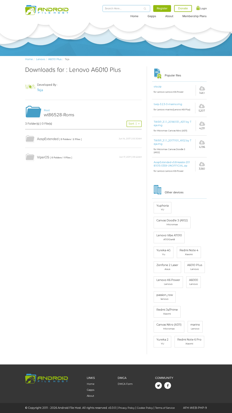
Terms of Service (165, 407)
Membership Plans (194, 16)
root (47, 110)
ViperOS (43, 157)
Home (134, 16)
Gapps (152, 16)
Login (203, 8)
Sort (133, 123)
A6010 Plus (54, 59)
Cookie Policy (145, 407)
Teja (40, 90)
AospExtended (47, 139)
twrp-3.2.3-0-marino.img (168, 104)
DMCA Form (125, 384)
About (169, 16)
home (29, 59)
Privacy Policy (126, 407)
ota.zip (158, 86)
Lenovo (40, 59)
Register (162, 8)
